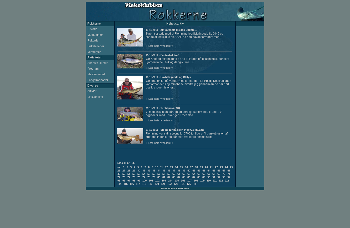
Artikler (91, 91)
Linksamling (95, 96)
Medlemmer (95, 34)
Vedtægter (94, 52)
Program (93, 68)
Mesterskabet (96, 74)
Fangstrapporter (97, 80)
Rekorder (93, 40)
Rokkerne (94, 23)
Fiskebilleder (95, 46)
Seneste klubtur (97, 63)
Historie (92, 29)
